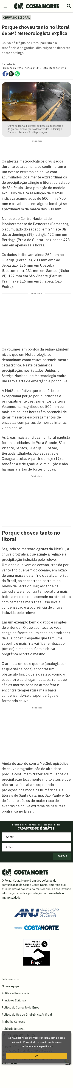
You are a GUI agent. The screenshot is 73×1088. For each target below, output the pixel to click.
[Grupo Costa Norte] (36, 927)
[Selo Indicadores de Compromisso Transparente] (36, 952)
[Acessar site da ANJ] (36, 912)
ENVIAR (62, 856)
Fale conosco (10, 979)
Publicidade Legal (13, 1028)
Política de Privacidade (23, 1042)
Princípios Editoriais (14, 1000)
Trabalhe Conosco (13, 1021)
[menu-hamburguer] (5, 6)
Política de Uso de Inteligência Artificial (27, 1014)
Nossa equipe (10, 986)
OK (36, 1055)
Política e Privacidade (15, 993)
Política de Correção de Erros (20, 1007)
